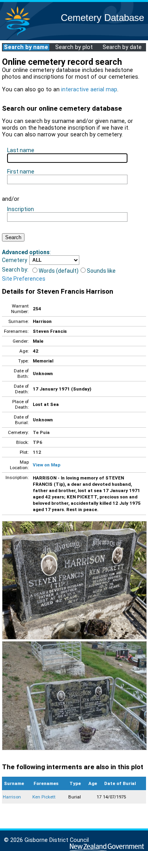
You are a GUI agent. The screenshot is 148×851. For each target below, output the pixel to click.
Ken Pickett (44, 797)
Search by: (15, 269)
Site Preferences (23, 278)
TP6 (37, 442)
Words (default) (59, 271)
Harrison (12, 797)
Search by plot (74, 47)
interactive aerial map (89, 89)
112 (37, 452)
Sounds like (101, 271)
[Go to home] (17, 35)
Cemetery (14, 260)
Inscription (20, 209)
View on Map (46, 465)
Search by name (26, 47)
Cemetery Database (102, 17)
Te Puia (41, 432)
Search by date (122, 47)
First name (20, 171)
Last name (20, 150)
